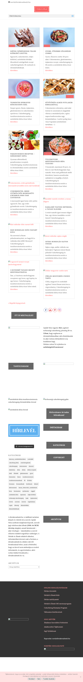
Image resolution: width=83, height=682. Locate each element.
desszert (31, 466)
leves (10, 491)
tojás (27, 498)
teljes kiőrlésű (32, 494)
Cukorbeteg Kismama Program (55, 608)
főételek (16, 473)
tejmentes (23, 494)
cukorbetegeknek (25, 462)
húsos (19, 477)
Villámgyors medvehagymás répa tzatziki (55, 161)
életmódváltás (25, 505)
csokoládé (30, 459)
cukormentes (23, 466)
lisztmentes (17, 491)
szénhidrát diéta (13, 494)
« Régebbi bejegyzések (16, 303)
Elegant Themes (36, 661)
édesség (16, 505)
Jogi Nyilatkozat (50, 631)
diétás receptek (31, 470)
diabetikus (12, 470)
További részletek (48, 679)
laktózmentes (13, 487)
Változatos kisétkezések (53, 612)
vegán (10, 505)
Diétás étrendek (50, 591)
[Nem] (80, 677)
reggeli (33, 491)
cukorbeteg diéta (14, 462)
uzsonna (17, 501)
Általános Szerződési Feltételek (56, 623)
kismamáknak (20, 484)
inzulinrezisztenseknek (15, 480)
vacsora (24, 501)
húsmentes (12, 477)
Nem (38, 679)
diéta (18, 470)
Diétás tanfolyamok (51, 599)
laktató (36, 484)
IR (24, 480)
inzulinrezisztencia (28, 477)
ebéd (10, 473)
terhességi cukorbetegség (16, 498)
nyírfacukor (25, 491)
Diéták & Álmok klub (51, 595)
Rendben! (32, 679)
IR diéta (29, 480)
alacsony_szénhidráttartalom (17, 459)
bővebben (14, 70)
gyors (31, 473)
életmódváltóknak (14, 509)
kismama (11, 484)
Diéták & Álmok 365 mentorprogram (57, 604)
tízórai (11, 501)
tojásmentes (33, 498)
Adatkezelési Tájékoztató (53, 627)
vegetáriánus (31, 501)
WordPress (54, 661)
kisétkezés (29, 484)
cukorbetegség (13, 466)
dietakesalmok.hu (15, 542)
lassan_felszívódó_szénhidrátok (28, 487)
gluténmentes (24, 473)
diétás (23, 470)
